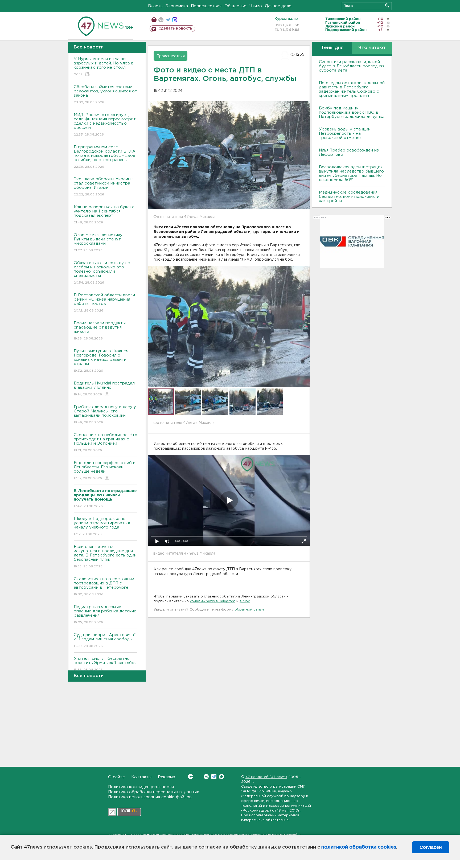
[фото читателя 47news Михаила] (229, 326)
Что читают (372, 48)
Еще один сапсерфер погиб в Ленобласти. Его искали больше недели (104, 470)
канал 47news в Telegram (212, 601)
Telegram (213, 776)
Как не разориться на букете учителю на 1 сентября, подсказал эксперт (104, 214)
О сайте (116, 777)
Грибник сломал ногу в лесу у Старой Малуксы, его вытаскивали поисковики (105, 414)
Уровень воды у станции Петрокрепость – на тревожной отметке (345, 134)
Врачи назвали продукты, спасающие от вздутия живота (100, 330)
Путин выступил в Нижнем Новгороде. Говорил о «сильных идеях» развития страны (101, 360)
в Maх (245, 601)
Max (221, 776)
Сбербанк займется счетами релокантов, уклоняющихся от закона (105, 94)
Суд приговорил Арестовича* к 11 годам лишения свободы (104, 640)
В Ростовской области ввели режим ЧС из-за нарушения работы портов (104, 302)
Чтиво (255, 6)
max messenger (174, 19)
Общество (235, 6)
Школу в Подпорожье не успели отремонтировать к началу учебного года (102, 526)
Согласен (431, 847)
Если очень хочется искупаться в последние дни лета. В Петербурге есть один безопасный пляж (105, 556)
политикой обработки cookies (358, 847)
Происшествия (206, 6)
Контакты (141, 777)
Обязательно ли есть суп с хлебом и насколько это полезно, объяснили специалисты (102, 272)
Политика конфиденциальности (141, 787)
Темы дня (332, 48)
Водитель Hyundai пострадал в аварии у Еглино (104, 389)
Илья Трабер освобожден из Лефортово (349, 152)
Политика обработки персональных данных (153, 792)
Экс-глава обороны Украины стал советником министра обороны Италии (103, 186)
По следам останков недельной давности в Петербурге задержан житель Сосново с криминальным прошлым (352, 89)
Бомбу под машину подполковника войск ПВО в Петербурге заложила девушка (351, 112)
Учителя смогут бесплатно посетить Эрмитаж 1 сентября (105, 664)
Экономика (177, 6)
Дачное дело (278, 6)
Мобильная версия (154, 19)
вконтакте (160, 19)
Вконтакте (206, 776)
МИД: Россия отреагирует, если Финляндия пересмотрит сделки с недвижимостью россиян (105, 124)
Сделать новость (175, 28)
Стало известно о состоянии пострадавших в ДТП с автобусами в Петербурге (104, 586)
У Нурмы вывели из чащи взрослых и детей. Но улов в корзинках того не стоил (104, 66)
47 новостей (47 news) (266, 777)
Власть (155, 6)
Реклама (166, 777)
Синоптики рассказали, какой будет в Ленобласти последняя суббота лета (351, 66)
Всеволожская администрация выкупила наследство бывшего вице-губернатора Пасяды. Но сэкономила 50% (351, 173)
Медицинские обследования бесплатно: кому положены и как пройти (349, 197)
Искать (387, 5)
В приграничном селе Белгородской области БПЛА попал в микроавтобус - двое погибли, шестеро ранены (104, 156)
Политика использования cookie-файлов (150, 797)
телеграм (167, 19)
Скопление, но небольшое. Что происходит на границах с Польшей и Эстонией (105, 442)
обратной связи (249, 609)
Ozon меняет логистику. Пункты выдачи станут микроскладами (98, 242)
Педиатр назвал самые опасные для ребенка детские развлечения (105, 614)
